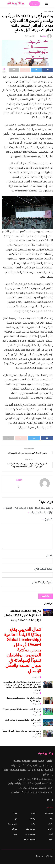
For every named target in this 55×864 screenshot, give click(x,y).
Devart (40, 856)
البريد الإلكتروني (43, 568)
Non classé (49, 813)
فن (16, 819)
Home (51, 11)
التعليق (48, 519)
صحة (15, 813)
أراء (51, 819)
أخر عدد (34, 4)
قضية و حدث (12, 824)
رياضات (32, 819)
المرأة (51, 834)
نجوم (15, 834)
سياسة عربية (30, 834)
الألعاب (50, 829)
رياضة (33, 824)
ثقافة (45, 11)
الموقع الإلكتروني (42, 582)
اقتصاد (50, 824)
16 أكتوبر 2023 (30, 36)
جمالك (32, 813)
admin (44, 36)
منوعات (14, 829)
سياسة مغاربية (29, 839)
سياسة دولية (30, 829)
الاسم (49, 555)
